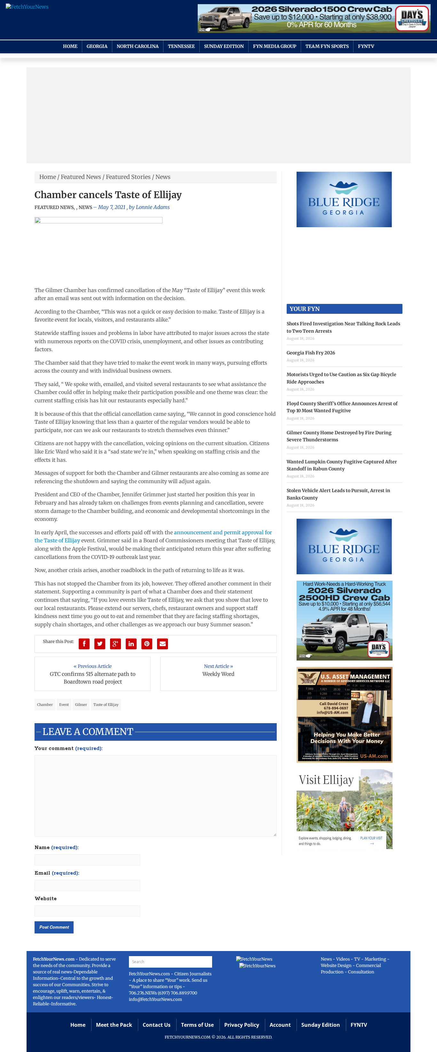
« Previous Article (93, 666)
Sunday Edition (224, 46)
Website (46, 899)
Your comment (69, 749)
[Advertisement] (218, 115)
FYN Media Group (274, 46)
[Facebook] (84, 643)
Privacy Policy (241, 1024)
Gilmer (81, 704)
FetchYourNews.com (150, 974)
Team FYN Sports (327, 46)
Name (57, 848)
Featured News (81, 177)
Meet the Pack (114, 1024)
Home (70, 46)
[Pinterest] (146, 643)
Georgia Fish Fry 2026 (311, 353)
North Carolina (138, 46)
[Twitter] (99, 643)
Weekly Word (218, 674)
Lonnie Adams (153, 207)
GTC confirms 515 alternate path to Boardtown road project (92, 678)
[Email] (162, 643)
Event (64, 704)
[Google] (115, 643)
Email (57, 873)
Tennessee (181, 46)
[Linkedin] (131, 643)
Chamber (45, 704)
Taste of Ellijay (105, 704)
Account (280, 1024)
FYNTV (366, 46)
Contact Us (157, 1024)
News (163, 177)
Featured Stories (128, 177)
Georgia (97, 46)
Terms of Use (197, 1024)
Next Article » (218, 666)
